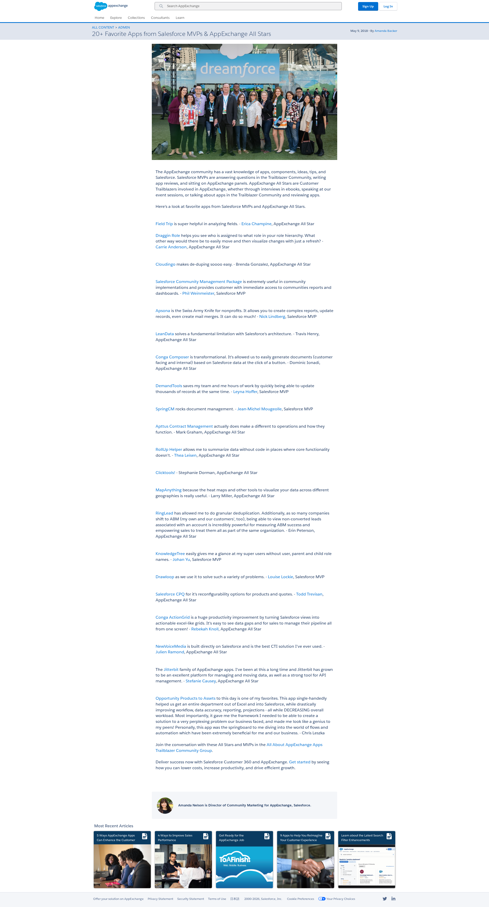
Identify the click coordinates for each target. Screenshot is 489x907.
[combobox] (248, 6)
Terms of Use (217, 899)
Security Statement (190, 899)
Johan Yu (181, 559)
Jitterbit (171, 669)
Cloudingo (165, 264)
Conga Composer (172, 357)
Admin (124, 27)
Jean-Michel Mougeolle (259, 409)
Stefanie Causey (201, 681)
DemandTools (169, 385)
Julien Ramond (170, 652)
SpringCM (165, 409)
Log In (388, 6)
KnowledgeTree (170, 553)
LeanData (165, 333)
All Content (103, 27)
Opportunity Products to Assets (185, 698)
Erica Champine (256, 223)
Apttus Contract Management (184, 426)
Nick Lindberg (272, 316)
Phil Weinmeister (198, 293)
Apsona (163, 310)
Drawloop (165, 576)
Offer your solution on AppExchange (118, 899)
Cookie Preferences (300, 899)
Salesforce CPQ (170, 594)
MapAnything (169, 490)
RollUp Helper (169, 449)
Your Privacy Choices (340, 899)
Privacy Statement (160, 899)
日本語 (234, 899)
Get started (299, 762)
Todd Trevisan (309, 594)
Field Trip (164, 223)
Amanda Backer (386, 31)
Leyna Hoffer (245, 391)
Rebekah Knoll (205, 629)
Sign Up (368, 6)
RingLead (164, 513)
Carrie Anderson (171, 247)
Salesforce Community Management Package (199, 281)
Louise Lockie (280, 576)
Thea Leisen (185, 455)
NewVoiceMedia (171, 646)
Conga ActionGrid (173, 617)
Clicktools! (165, 472)
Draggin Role (168, 235)
